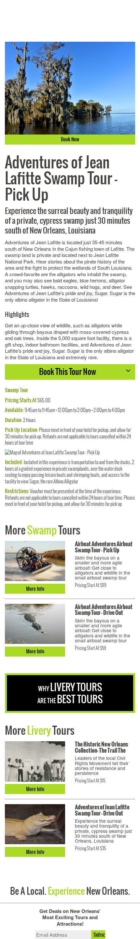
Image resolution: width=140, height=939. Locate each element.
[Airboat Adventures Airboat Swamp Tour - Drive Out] (35, 624)
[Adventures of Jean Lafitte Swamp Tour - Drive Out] (35, 824)
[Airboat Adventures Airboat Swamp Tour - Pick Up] (35, 561)
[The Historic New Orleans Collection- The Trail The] (35, 761)
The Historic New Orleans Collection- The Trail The (101, 747)
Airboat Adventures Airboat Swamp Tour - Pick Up (104, 547)
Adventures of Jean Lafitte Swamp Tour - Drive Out (102, 810)
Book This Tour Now (67, 371)
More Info (35, 588)
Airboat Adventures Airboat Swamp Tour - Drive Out (104, 610)
